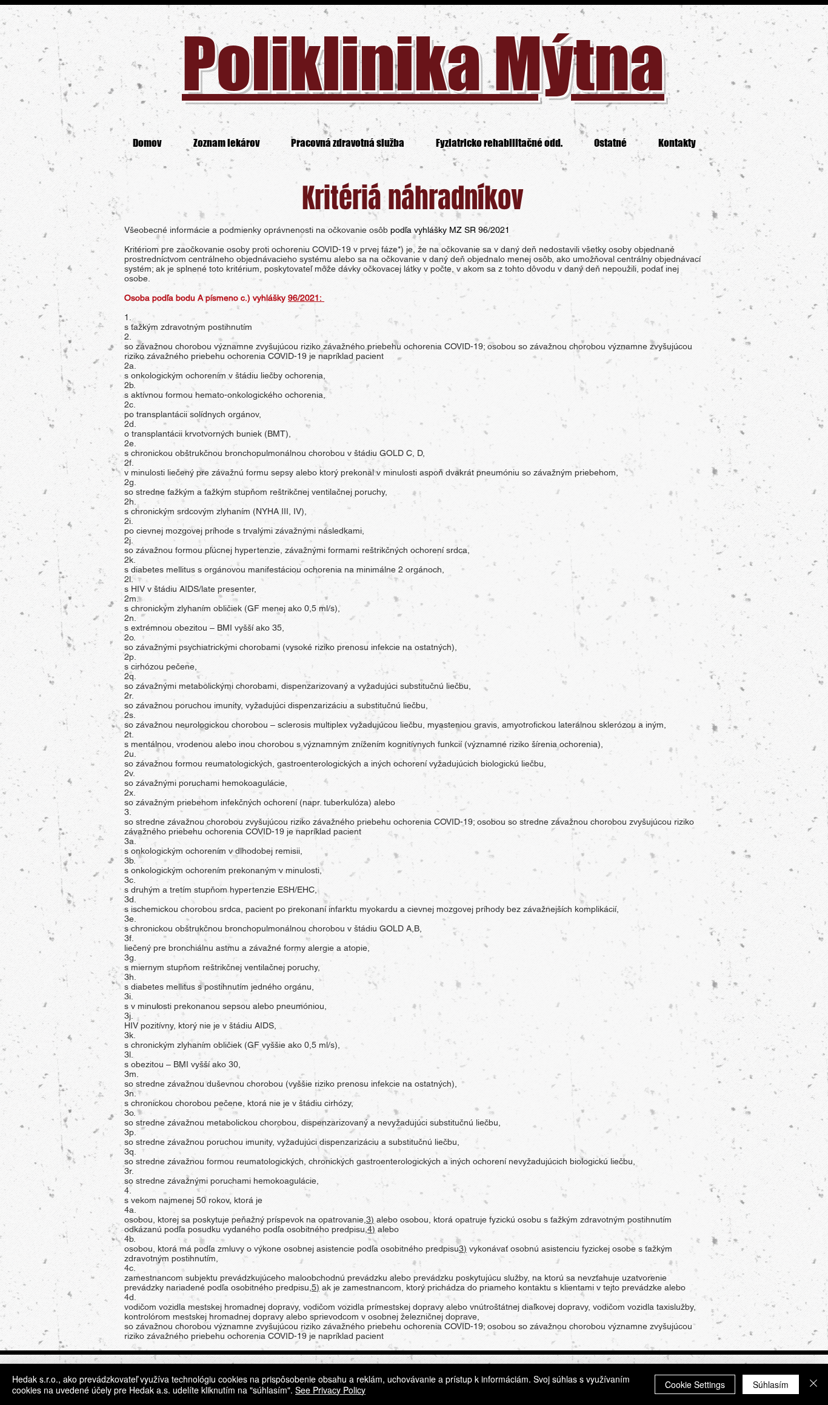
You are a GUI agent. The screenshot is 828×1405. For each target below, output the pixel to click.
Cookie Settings (695, 1384)
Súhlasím (771, 1384)
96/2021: (306, 298)
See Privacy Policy (330, 1390)
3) (370, 1219)
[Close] (813, 1384)
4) (371, 1229)
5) (315, 1287)
